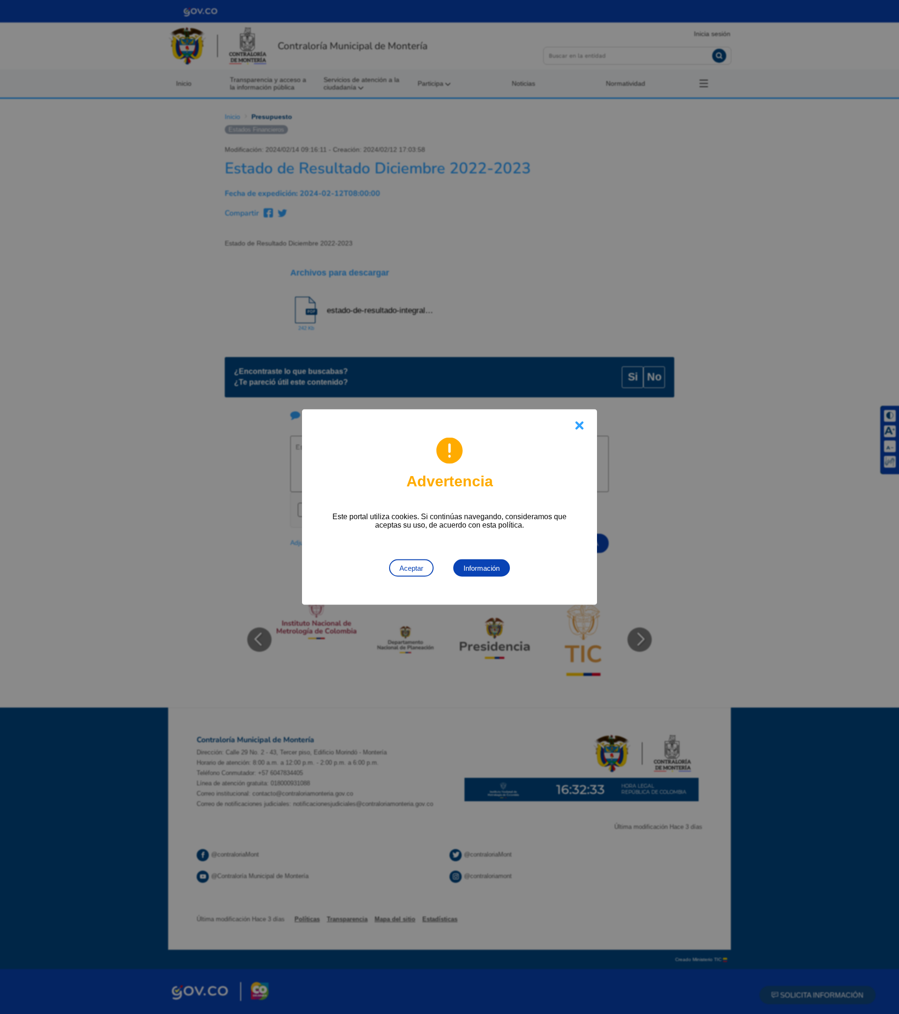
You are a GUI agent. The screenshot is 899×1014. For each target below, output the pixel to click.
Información (482, 568)
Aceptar (411, 568)
